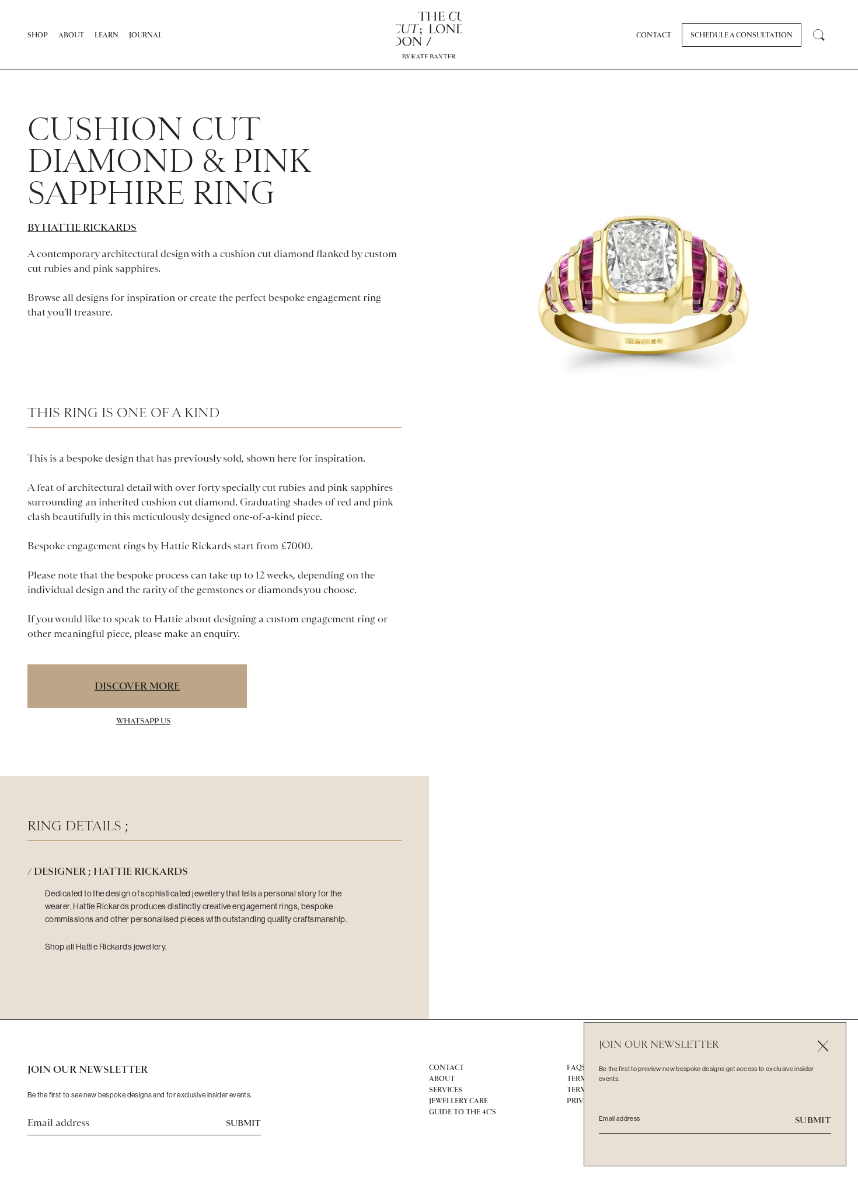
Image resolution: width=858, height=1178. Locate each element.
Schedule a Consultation (741, 35)
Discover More (137, 686)
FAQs (576, 1067)
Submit (243, 1123)
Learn (106, 35)
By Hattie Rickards (82, 227)
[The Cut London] (429, 29)
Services (445, 1090)
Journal (145, 35)
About (71, 35)
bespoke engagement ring (324, 297)
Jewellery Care (458, 1101)
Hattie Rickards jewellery (121, 946)
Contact (653, 35)
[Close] (822, 1045)
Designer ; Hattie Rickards (111, 871)
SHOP (37, 35)
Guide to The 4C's (462, 1112)
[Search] (819, 35)
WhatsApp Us (143, 720)
